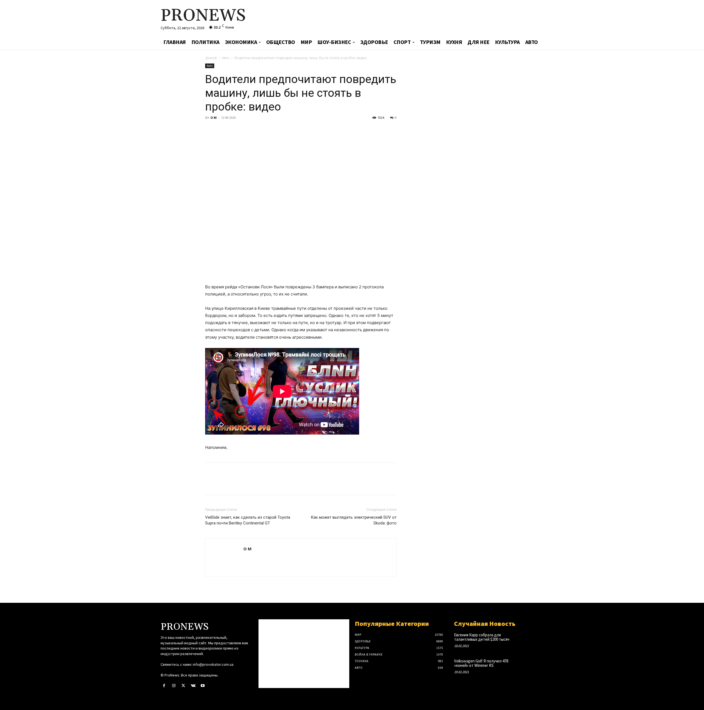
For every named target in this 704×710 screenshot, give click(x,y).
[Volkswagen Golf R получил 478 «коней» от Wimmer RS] (534, 667)
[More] (261, 130)
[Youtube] (202, 685)
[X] (223, 130)
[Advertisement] (417, 17)
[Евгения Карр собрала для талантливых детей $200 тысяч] (534, 641)
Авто (225, 58)
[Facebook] (210, 130)
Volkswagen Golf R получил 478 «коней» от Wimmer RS (481, 663)
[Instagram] (173, 685)
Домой (211, 58)
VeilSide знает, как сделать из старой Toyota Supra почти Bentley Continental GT (247, 520)
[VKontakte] (193, 685)
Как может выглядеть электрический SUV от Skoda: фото (354, 520)
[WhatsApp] (248, 130)
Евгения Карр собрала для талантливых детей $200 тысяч (481, 637)
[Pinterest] (235, 130)
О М (213, 117)
